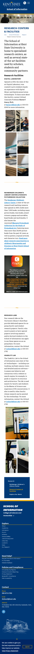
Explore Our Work (16, 494)
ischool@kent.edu (13, 349)
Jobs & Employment (7, 538)
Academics (5, 528)
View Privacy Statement (10, 650)
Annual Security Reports (9, 570)
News (3, 545)
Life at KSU (5, 541)
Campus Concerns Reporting (10, 572)
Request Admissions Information (11, 558)
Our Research (6, 547)
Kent (5, 35)
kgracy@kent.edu (13, 105)
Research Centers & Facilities (16, 490)
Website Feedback (7, 563)
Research (24, 35)
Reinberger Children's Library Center (17, 485)
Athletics (4, 534)
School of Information (17, 9)
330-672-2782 (7, 593)
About (3, 526)
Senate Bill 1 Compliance (9, 576)
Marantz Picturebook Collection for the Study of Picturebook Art (16, 225)
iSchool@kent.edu (9, 599)
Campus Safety (6, 536)
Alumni (4, 532)
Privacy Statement (7, 574)
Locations (4, 543)
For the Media (6, 560)
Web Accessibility (7, 578)
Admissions (5, 530)
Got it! (27, 646)
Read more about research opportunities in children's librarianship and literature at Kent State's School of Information (16, 243)
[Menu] (28, 3)
